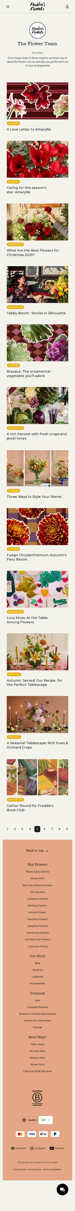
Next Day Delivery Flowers (37, 885)
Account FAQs (38, 1051)
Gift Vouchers (37, 892)
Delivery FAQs (37, 1057)
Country (32, 1120)
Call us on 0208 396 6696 (37, 1071)
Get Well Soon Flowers (37, 939)
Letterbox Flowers (37, 898)
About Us (37, 969)
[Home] (38, 6)
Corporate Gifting (38, 946)
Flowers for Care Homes (37, 1020)
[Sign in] (67, 6)
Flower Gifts (37, 878)
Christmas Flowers (37, 919)
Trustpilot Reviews (37, 1007)
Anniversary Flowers (37, 932)
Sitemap (37, 1027)
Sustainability (37, 983)
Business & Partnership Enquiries (37, 1013)
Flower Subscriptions (37, 871)
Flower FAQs (38, 1064)
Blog (37, 963)
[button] (8, 6)
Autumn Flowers (37, 912)
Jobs (37, 1000)
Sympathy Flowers (37, 926)
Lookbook (37, 976)
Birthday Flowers (37, 905)
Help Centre (37, 1044)
